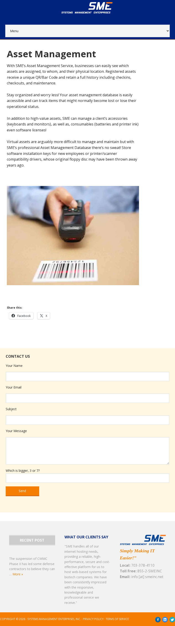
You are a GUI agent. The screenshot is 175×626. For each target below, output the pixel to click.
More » (18, 574)
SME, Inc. (93, 12)
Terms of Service (117, 619)
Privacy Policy (93, 619)
